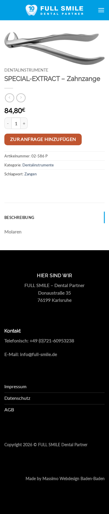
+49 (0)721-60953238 (52, 340)
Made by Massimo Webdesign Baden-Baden (65, 478)
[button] (101, 10)
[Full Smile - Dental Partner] (55, 10)
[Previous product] (20, 97)
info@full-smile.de (38, 354)
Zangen (30, 174)
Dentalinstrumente (26, 70)
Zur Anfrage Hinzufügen (43, 139)
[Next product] (9, 97)
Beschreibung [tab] (19, 217)
